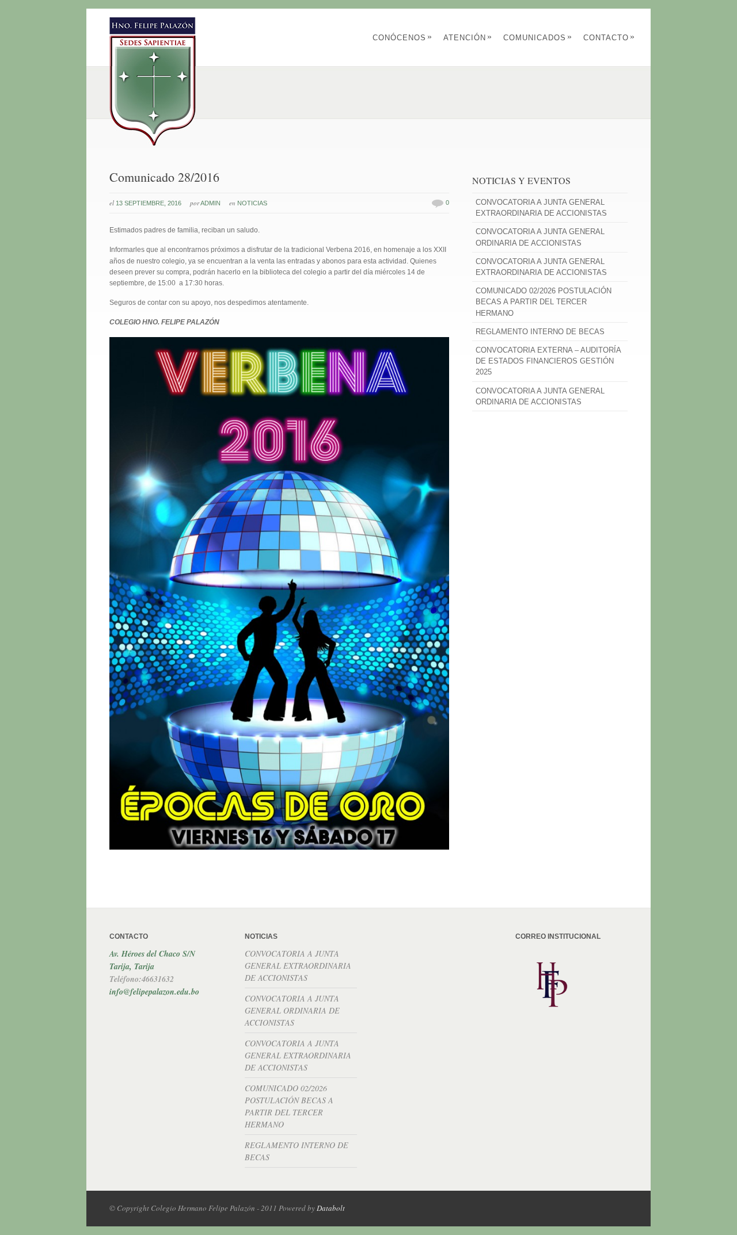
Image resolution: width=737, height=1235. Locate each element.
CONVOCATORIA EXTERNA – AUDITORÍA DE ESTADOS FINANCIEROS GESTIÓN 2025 (548, 361)
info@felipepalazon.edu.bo (154, 991)
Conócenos (402, 37)
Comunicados (537, 37)
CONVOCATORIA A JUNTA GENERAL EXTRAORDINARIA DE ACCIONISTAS (541, 207)
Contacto (609, 37)
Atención (467, 37)
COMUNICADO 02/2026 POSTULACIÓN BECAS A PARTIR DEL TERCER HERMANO (543, 301)
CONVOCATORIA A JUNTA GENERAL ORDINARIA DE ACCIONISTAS (540, 237)
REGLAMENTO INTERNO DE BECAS (540, 331)
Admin (210, 203)
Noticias (252, 203)
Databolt (331, 1208)
